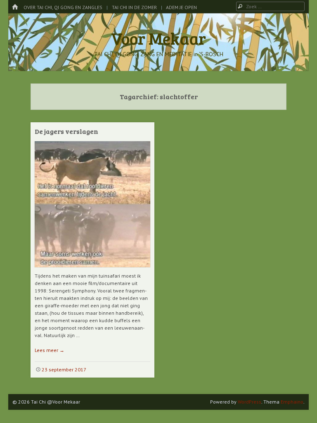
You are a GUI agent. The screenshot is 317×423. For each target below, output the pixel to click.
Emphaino (292, 402)
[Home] (14, 7)
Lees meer (49, 350)
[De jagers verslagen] (92, 270)
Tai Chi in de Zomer (134, 7)
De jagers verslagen (66, 131)
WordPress (249, 402)
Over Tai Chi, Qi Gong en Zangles (63, 7)
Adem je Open (181, 7)
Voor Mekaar (158, 38)
